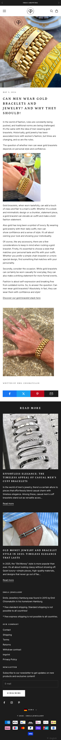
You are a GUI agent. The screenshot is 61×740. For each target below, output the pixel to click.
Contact (7, 629)
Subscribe (14, 693)
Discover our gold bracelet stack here (22, 298)
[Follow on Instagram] (11, 702)
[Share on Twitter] (23, 394)
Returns (7, 644)
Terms (6, 639)
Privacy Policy (10, 659)
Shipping (7, 634)
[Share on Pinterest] (37, 394)
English (53, 738)
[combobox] (51, 738)
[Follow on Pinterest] (19, 702)
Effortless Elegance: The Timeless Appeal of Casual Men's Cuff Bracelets (29, 478)
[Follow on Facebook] (4, 702)
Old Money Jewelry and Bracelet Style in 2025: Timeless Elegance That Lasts (30, 554)
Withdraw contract (12, 649)
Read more (8, 503)
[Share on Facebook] (10, 394)
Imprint (6, 654)
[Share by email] (51, 394)
